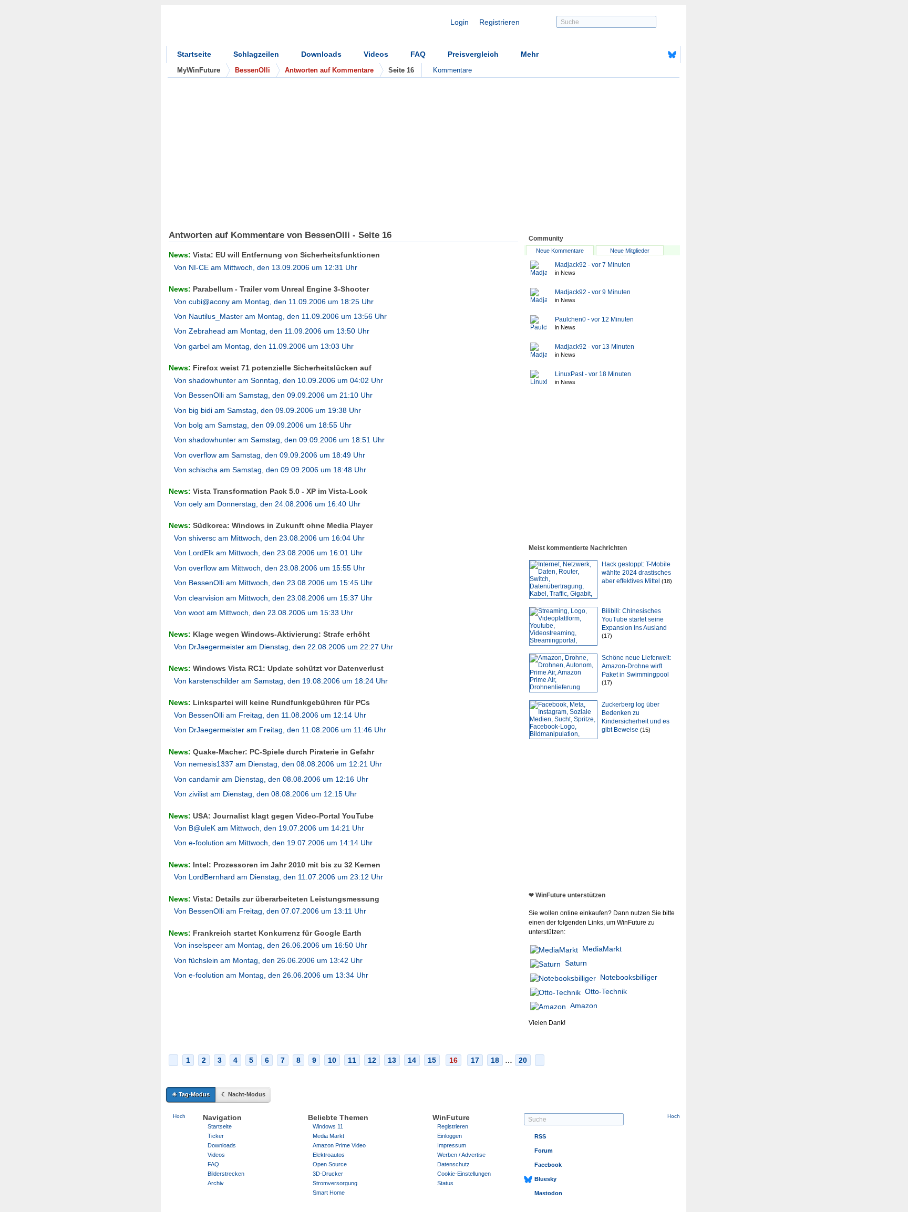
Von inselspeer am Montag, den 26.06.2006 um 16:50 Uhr (270, 945)
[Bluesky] (672, 54)
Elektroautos (329, 1155)
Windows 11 (328, 1126)
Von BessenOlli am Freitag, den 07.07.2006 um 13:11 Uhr (270, 911)
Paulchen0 (594, 319)
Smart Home (329, 1192)
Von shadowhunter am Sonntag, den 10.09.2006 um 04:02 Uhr (278, 380)
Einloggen (449, 1136)
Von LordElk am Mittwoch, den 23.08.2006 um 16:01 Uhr (268, 552)
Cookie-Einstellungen (464, 1173)
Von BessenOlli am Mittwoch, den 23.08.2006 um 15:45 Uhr (273, 582)
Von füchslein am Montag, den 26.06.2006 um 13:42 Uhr (268, 960)
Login (459, 22)
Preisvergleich (473, 54)
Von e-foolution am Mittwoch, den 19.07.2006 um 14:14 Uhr (273, 842)
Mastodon (548, 1193)
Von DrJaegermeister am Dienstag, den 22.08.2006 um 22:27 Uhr (283, 647)
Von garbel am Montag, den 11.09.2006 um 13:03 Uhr (264, 346)
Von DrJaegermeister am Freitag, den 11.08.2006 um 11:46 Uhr (280, 730)
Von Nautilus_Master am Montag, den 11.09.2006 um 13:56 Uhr (280, 316)
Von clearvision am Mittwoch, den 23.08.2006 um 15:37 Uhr (273, 598)
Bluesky (545, 1179)
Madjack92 (593, 264)
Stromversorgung (335, 1183)
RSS (540, 1136)
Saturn (576, 963)
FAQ (418, 54)
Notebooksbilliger (628, 977)
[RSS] (639, 54)
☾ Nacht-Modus (243, 1094)
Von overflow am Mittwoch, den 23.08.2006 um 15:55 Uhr (269, 568)
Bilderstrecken (226, 1173)
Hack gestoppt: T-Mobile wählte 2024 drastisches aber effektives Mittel (636, 573)
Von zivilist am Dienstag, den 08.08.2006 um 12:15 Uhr (265, 794)
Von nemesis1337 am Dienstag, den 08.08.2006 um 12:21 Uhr (278, 764)
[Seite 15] (173, 1060)
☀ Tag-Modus (191, 1094)
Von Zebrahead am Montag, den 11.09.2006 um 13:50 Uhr (271, 331)
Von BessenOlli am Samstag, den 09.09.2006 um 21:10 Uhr (273, 395)
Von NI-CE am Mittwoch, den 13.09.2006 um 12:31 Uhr (265, 267)
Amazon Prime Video (339, 1145)
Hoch (179, 1116)
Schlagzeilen (256, 54)
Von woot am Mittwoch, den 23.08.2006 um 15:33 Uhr (263, 612)
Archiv (216, 1183)
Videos (376, 54)
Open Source (330, 1164)
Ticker (216, 1136)
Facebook (548, 1165)
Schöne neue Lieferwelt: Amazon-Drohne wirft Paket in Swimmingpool (636, 666)
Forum (543, 1150)
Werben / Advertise (461, 1155)
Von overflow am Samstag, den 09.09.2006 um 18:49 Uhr (269, 455)
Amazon (583, 1005)
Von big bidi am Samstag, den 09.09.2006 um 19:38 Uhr (267, 410)
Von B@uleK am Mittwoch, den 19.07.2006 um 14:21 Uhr (269, 828)
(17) (607, 636)
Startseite (194, 54)
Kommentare (452, 70)
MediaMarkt (602, 949)
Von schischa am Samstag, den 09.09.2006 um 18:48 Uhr (270, 469)
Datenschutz (453, 1164)
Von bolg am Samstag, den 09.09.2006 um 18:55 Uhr (263, 425)
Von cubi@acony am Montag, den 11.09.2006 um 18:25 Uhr (274, 301)
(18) (667, 581)
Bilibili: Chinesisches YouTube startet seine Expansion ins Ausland (634, 619)
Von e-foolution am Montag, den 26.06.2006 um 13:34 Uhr (271, 975)
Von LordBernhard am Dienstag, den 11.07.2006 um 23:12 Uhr (278, 877)
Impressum (451, 1145)
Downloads (321, 54)
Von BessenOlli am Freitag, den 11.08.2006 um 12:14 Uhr (270, 715)
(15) (645, 730)
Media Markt (328, 1136)
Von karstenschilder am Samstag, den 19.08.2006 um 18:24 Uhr (281, 681)
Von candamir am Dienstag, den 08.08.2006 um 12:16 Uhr (271, 779)
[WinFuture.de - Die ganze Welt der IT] (255, 28)
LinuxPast (593, 374)
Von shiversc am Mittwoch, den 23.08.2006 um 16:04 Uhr (269, 538)
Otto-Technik (606, 991)
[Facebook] (655, 54)
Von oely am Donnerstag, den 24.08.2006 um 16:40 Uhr (267, 504)
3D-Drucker (328, 1173)
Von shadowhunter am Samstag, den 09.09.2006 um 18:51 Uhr (279, 440)
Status (445, 1183)
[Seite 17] (539, 1060)
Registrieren (499, 22)
